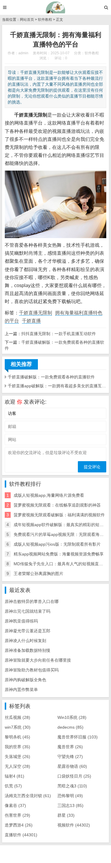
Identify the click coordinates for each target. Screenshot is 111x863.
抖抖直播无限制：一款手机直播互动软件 (58, 333)
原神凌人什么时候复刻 (25, 640)
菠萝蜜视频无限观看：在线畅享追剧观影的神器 (57, 505)
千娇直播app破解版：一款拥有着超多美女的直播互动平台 (57, 385)
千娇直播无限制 (35, 312)
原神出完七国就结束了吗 (27, 611)
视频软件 (73, 825)
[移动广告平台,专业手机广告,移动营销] (55, 7)
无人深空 (17, 766)
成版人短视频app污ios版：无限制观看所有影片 (57, 544)
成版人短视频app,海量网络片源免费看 (49, 495)
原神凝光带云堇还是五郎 (27, 630)
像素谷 (15, 805)
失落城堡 (17, 756)
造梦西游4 (19, 825)
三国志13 (70, 805)
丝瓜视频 (17, 717)
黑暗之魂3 (72, 786)
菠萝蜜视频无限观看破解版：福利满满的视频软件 (59, 514)
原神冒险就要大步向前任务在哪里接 (38, 660)
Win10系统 (71, 717)
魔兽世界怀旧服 (77, 737)
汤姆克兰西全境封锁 (28, 795)
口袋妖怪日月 (74, 776)
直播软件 (21, 834)
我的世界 (17, 746)
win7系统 (17, 727)
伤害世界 (17, 815)
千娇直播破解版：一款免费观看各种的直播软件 (51, 377)
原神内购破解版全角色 (25, 679)
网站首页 (27, 19)
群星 (66, 815)
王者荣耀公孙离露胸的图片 (38, 573)
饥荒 (13, 786)
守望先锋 (70, 756)
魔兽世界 (70, 746)
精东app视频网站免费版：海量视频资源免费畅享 (59, 554)
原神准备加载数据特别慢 (27, 650)
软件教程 (45, 19)
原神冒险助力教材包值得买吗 (32, 670)
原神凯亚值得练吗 (21, 621)
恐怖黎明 (70, 795)
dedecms (70, 727)
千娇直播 (31, 320)
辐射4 (14, 776)
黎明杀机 (17, 737)
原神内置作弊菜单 (21, 689)
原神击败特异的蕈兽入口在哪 (32, 601)
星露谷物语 (72, 766)
